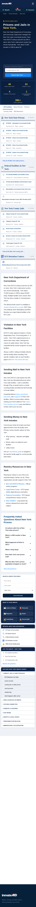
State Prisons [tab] (18, 107)
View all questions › (10, 569)
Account (31, 10)
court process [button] (9, 688)
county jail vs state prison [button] (13, 684)
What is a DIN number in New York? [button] (15, 536)
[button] (18, 673)
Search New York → (18, 75)
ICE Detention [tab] (18, 111)
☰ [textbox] (33, 3)
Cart (19, 10)
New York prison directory (19, 359)
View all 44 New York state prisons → (14, 160)
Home (4, 13)
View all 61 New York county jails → (14, 251)
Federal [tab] (26, 107)
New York (22, 13)
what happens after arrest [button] (12, 696)
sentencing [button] (8, 692)
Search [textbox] (7, 10)
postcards (7, 397)
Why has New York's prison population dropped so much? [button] (15, 563)
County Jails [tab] (8, 111)
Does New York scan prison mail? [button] (15, 556)
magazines (17, 397)
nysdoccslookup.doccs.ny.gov (13, 307)
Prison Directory (13, 13)
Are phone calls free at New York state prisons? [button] (14, 529)
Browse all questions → (10, 663)
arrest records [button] (9, 681)
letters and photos (22, 394)
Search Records (18, 595)
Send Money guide (15, 451)
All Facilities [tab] (8, 107)
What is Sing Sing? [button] (12, 549)
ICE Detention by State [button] (11, 677)
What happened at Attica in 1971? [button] (14, 543)
